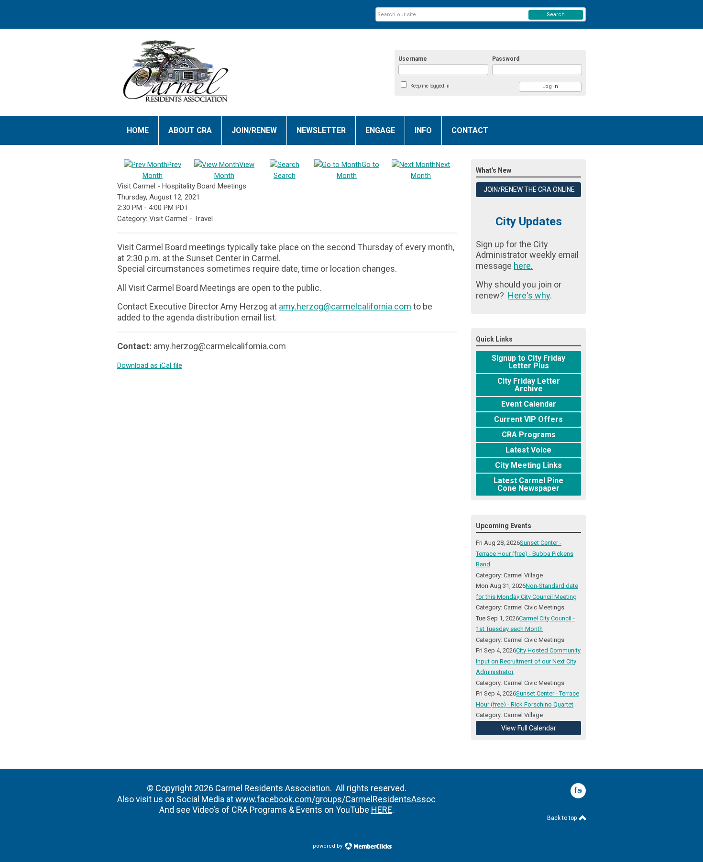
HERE (381, 810)
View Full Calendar (528, 728)
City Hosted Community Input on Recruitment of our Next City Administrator (528, 661)
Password (505, 58)
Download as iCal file (149, 365)
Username (412, 58)
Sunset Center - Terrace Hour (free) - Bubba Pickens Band (524, 553)
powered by (328, 846)
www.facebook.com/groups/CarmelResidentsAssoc (335, 799)
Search (556, 14)
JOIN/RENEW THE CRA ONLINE (528, 189)
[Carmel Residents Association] (211, 72)
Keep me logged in (430, 85)
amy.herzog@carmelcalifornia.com (345, 306)
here (522, 266)
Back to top (562, 818)
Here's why (529, 295)
